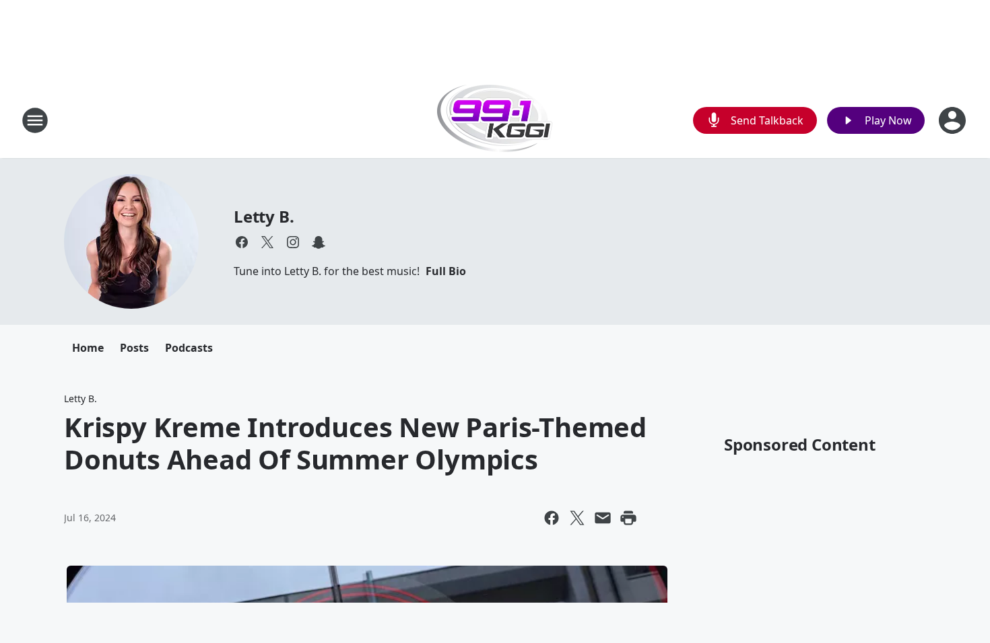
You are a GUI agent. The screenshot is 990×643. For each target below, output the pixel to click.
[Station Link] (495, 120)
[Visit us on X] (267, 242)
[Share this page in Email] (602, 517)
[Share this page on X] (577, 517)
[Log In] (953, 120)
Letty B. (264, 216)
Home (88, 347)
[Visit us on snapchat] (318, 242)
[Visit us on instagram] (293, 242)
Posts (134, 347)
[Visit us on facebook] (242, 242)
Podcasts (189, 347)
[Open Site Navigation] (35, 120)
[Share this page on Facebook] (551, 517)
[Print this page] (628, 517)
